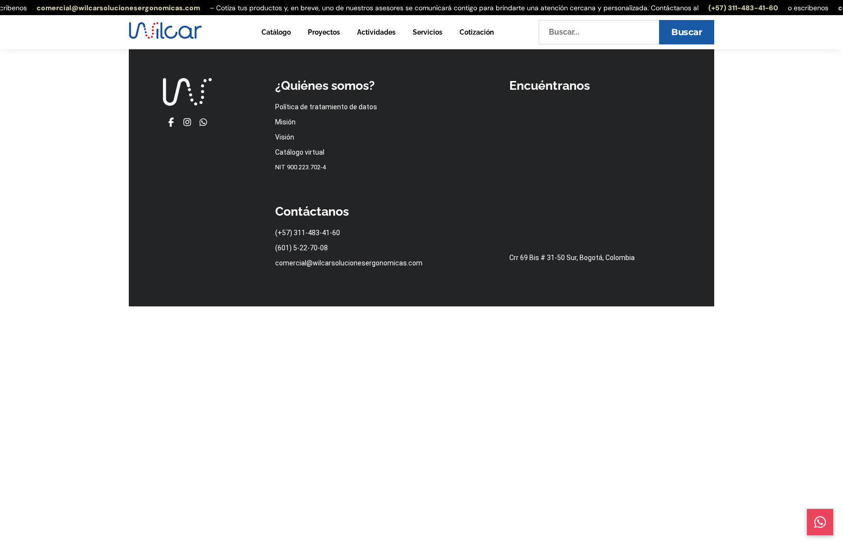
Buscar (686, 32)
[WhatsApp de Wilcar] (204, 123)
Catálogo (276, 32)
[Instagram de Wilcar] (187, 123)
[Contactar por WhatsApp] (820, 522)
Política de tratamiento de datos (326, 107)
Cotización (477, 32)
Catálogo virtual (299, 152)
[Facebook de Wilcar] (171, 123)
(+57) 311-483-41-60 (739, 7)
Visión (284, 137)
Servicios (427, 32)
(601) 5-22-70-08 (301, 248)
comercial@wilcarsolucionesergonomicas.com (114, 7)
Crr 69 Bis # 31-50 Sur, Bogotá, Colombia (572, 258)
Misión (285, 122)
